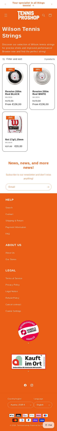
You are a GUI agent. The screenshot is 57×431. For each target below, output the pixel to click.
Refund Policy (12, 298)
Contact (9, 214)
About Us (10, 253)
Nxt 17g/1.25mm (14, 139)
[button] (6, 15)
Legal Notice (12, 291)
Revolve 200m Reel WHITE (41, 92)
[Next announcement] (52, 4)
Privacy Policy (13, 285)
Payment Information (16, 227)
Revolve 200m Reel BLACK (13, 92)
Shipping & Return (14, 221)
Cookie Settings (13, 311)
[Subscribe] (48, 186)
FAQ (8, 234)
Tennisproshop (23, 425)
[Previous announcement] (5, 4)
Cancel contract (13, 304)
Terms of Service (14, 278)
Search (9, 208)
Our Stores (11, 259)
